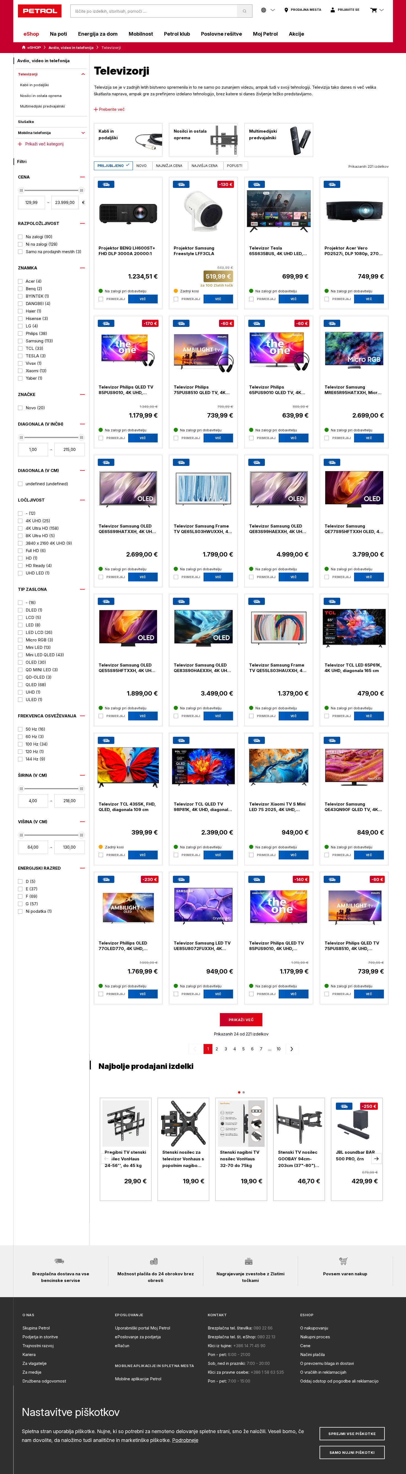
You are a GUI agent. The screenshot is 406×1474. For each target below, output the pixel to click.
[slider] (21, 190)
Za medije (31, 1372)
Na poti (58, 34)
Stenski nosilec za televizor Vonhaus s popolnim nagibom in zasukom (183, 1159)
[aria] (31, 47)
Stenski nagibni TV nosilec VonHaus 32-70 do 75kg (239, 1159)
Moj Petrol (265, 34)
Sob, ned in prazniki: (227, 1363)
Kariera (29, 1354)
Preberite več (112, 109)
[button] (106, 1158)
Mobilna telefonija (34, 132)
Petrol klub (177, 34)
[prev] (196, 1049)
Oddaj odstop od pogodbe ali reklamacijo (339, 1381)
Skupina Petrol (36, 1328)
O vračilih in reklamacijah (323, 1372)
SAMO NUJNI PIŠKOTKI (352, 1452)
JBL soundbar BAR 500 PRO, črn (355, 1155)
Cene (305, 1345)
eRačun (122, 1345)
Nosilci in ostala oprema (41, 95)
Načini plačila (312, 1354)
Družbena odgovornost (44, 1381)
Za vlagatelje (34, 1363)
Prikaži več (241, 1019)
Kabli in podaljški (34, 85)
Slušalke (26, 121)
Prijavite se (348, 10)
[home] (40, 11)
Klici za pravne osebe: (228, 1372)
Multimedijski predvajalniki (42, 106)
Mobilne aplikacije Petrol (138, 1378)
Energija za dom (98, 34)
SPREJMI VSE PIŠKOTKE (352, 1433)
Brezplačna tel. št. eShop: (232, 1336)
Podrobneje (185, 1440)
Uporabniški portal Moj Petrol (142, 1328)
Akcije (296, 34)
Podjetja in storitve (40, 1336)
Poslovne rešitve (221, 34)
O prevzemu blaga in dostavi (327, 1363)
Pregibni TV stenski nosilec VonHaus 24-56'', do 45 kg (125, 1159)
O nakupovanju (314, 1328)
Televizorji (28, 74)
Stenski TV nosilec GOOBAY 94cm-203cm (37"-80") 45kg (297, 1159)
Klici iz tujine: (220, 1345)
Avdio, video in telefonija (71, 47)
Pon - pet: (217, 1354)
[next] (291, 1049)
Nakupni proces (315, 1336)
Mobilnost (141, 34)
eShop (31, 34)
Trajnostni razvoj (38, 1345)
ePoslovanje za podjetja (138, 1336)
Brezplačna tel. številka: (230, 1328)
